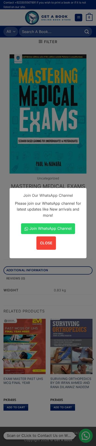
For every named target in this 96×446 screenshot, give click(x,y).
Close (46, 243)
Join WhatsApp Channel (50, 228)
